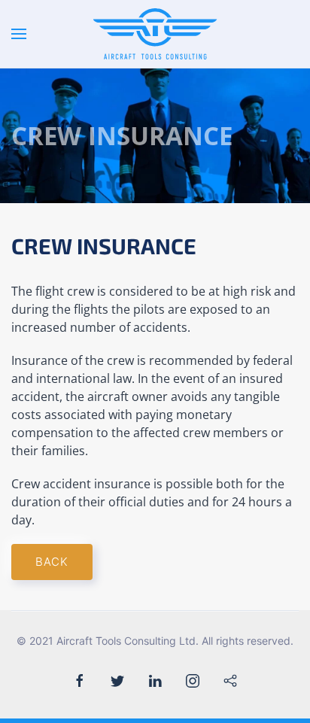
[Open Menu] (18, 34)
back (51, 561)
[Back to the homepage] (155, 34)
